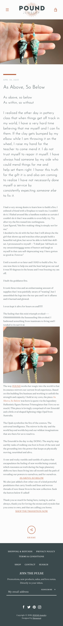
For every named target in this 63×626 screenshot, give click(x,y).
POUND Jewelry (39, 615)
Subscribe (46, 590)
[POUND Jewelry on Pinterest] (34, 606)
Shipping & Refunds (20, 551)
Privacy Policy (45, 551)
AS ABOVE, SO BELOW (32, 478)
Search (43, 564)
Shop (18, 564)
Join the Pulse (32, 573)
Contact (30, 564)
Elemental (37, 618)
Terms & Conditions (31, 556)
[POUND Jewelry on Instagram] (39, 606)
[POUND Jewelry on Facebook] (23, 606)
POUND (16, 386)
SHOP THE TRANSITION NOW (31, 511)
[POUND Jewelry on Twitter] (29, 606)
